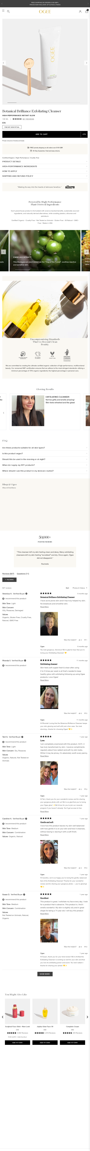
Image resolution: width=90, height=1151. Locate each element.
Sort (67, 588)
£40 (17, 1030)
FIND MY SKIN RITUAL (11, 127)
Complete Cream (72, 1026)
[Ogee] (45, 11)
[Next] (87, 1017)
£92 (45, 1030)
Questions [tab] (23, 574)
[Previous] (2, 1017)
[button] (2, 3)
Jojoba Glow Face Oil (45, 1026)
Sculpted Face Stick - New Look (17, 1026)
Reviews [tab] (8, 574)
